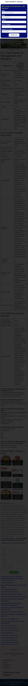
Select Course (6, 24)
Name (3, 10)
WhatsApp (20, 1)
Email (3, 15)
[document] (14, 343)
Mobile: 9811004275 (10, 1)
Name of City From (7, 29)
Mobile (4, 20)
